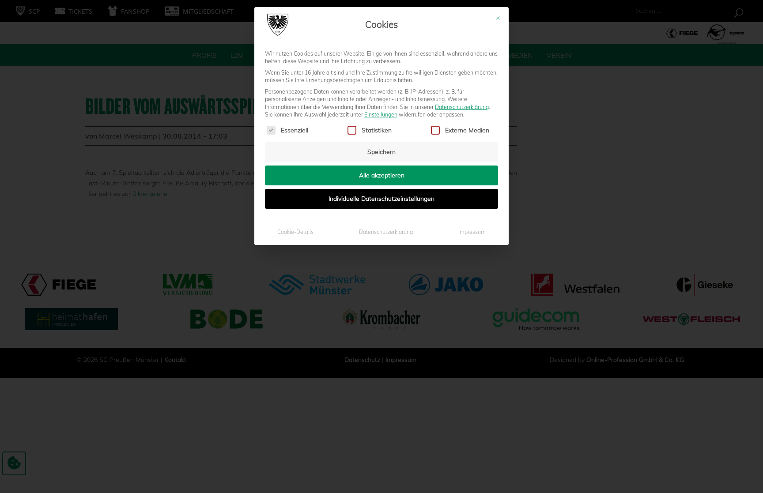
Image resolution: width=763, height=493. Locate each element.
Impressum (472, 232)
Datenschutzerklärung (462, 107)
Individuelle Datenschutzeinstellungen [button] (381, 199)
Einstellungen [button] (380, 114)
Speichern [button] (381, 152)
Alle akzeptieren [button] (381, 175)
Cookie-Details (295, 232)
